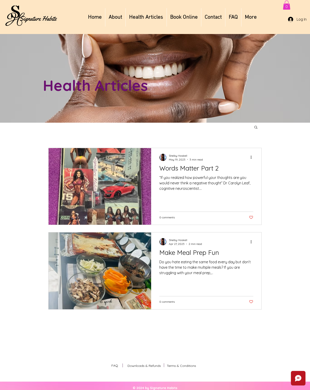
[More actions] (252, 157)
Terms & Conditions (181, 366)
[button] (286, 5)
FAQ (114, 365)
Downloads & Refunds (144, 366)
